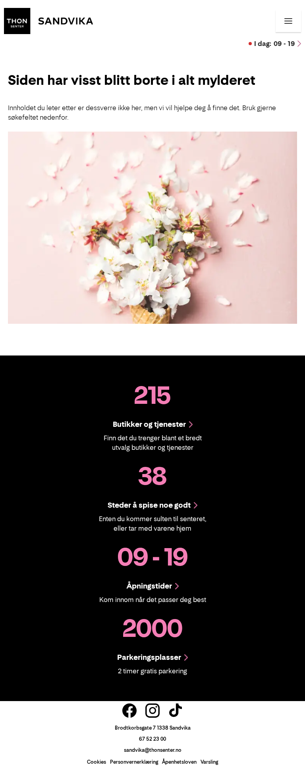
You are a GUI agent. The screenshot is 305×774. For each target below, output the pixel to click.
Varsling (209, 762)
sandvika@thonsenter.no (152, 750)
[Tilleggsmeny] (288, 21)
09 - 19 (274, 44)
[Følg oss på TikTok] (175, 710)
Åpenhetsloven (179, 762)
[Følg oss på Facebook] (129, 710)
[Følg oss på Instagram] (152, 710)
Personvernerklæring (134, 762)
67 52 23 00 (152, 739)
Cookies (96, 762)
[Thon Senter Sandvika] (48, 20)
